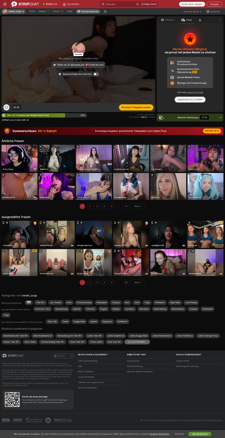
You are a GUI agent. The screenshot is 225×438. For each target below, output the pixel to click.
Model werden (133, 361)
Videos (43, 11)
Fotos (58, 11)
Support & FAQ (182, 361)
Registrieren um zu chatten (190, 99)
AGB (80, 366)
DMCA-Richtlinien (86, 372)
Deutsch (61, 356)
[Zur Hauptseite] (25, 4)
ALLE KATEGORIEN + (137, 342)
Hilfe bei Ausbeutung (87, 388)
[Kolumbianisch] (29, 302)
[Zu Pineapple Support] (48, 420)
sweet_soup (29, 295)
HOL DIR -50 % (212, 131)
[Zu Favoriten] (6, 107)
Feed (69, 11)
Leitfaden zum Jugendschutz (91, 382)
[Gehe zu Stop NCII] (63, 420)
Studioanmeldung (135, 366)
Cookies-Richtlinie (159, 434)
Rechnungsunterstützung (187, 366)
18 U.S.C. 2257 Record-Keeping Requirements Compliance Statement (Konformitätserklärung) (181, 420)
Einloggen (214, 4)
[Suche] (137, 4)
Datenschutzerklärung (88, 361)
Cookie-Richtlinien (86, 377)
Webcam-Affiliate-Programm (140, 372)
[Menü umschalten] (5, 4)
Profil (32, 11)
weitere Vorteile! (195, 92)
